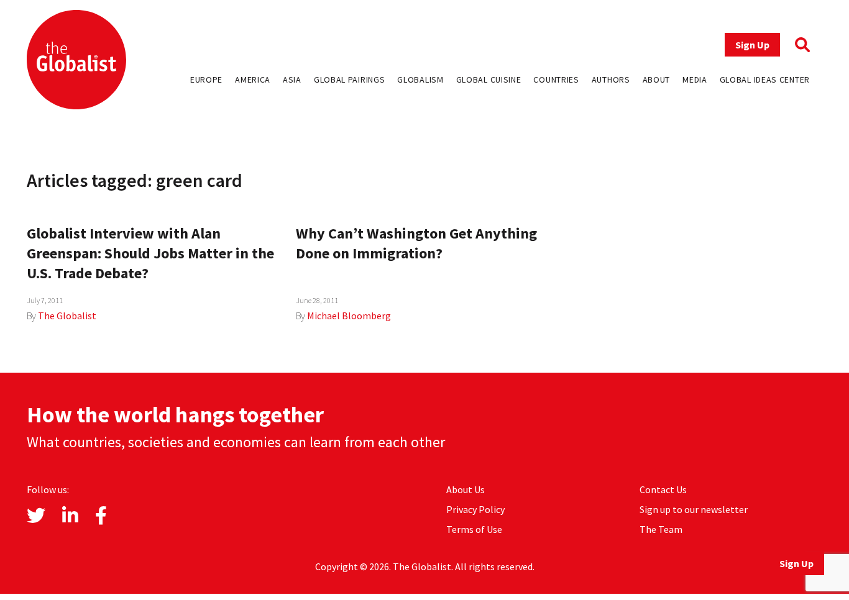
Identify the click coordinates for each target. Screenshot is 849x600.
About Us (465, 489)
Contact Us (663, 489)
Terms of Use (474, 529)
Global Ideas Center (765, 79)
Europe (206, 79)
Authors (611, 79)
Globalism (420, 79)
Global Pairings (349, 79)
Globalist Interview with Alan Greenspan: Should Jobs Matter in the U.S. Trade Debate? (150, 253)
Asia (292, 79)
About (657, 79)
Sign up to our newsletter (694, 509)
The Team (661, 529)
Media (694, 79)
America (252, 79)
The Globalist (67, 315)
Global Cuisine (488, 79)
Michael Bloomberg (349, 315)
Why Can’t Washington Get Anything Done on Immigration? (416, 243)
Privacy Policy (475, 509)
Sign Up (752, 45)
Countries (556, 79)
